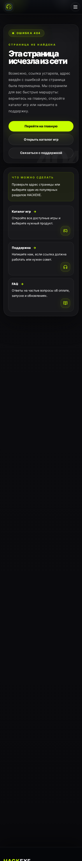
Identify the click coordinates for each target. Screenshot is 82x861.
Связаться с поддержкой (41, 153)
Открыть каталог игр (41, 140)
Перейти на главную (41, 126)
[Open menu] (75, 7)
